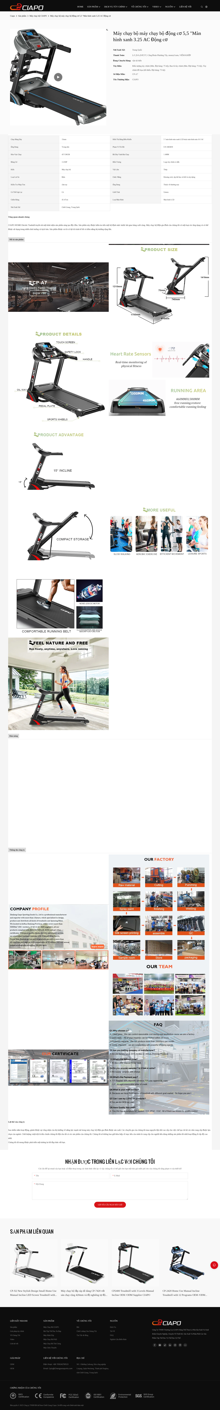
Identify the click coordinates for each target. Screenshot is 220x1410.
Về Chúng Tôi (15, 1335)
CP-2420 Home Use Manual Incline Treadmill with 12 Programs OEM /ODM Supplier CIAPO (184, 1293)
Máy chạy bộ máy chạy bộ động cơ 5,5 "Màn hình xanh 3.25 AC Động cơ (80, 16)
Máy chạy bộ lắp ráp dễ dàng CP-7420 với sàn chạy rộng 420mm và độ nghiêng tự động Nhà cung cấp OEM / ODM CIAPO (84, 1293)
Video (12, 1339)
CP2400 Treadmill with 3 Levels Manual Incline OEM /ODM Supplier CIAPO (133, 1292)
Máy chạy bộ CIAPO (38, 16)
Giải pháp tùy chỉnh (17, 1331)
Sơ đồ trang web (63, 1405)
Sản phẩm (22, 16)
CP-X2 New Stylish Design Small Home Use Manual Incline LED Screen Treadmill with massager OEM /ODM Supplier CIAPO (33, 1293)
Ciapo (12, 16)
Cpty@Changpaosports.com (60, 1368)
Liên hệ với (14, 1344)
